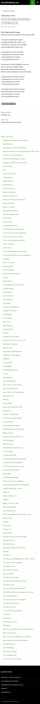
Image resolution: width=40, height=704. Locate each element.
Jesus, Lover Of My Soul (10, 388)
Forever (5, 277)
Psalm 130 (6, 492)
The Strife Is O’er (8, 585)
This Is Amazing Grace (10, 596)
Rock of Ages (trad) (9, 511)
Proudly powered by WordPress (9, 701)
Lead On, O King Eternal (10, 414)
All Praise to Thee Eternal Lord (12, 155)
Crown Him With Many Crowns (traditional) (16, 255)
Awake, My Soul (8, 181)
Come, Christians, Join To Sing (12, 236)
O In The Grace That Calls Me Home (14, 459)
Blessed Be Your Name (10, 211)
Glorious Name (7, 281)
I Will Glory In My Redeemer (12, 355)
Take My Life (7, 555)
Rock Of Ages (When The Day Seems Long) (17, 514)
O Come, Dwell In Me (9, 455)
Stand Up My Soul (8, 544)
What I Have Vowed (9, 633)
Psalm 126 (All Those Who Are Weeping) (16, 485)
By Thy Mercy (7, 218)
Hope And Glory (8, 329)
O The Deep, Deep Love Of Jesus (13, 466)
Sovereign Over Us (9, 540)
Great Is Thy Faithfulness (11, 307)
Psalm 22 (6, 499)
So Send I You (6, 114)
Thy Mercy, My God (9, 607)
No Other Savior (8, 444)
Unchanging (7, 618)
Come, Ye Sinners (8, 244)
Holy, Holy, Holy (8, 325)
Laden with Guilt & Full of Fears (13, 407)
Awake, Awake (7, 177)
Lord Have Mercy (8, 422)
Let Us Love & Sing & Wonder (12, 418)
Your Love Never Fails (10, 655)
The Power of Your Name (11, 577)
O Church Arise (8, 451)
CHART (12, 11)
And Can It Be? (8, 166)
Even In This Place (9, 262)
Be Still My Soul (8, 185)
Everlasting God (8, 266)
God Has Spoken (8, 288)
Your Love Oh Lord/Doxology (12, 659)
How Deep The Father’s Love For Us (14, 340)
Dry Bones (6, 259)
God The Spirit (7, 299)
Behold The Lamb (8, 203)
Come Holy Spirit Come (10, 225)
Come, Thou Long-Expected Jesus (14, 240)
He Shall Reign (7, 314)
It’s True (5, 373)
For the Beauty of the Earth (11, 273)
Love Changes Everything (11, 425)
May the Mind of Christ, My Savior (13, 429)
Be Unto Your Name (9, 192)
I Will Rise (6, 359)
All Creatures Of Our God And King (14, 148)
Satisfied (6, 522)
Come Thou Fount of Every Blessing (14, 233)
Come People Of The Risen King (13, 229)
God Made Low (8, 292)
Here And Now (7, 318)
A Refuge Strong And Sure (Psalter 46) (15, 140)
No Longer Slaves (8, 440)
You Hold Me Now (8, 648)
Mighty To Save (8, 433)
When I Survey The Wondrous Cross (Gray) (17, 636)
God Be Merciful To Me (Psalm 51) (14, 285)
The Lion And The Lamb (10, 570)
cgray (13, 27)
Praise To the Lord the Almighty (13, 481)
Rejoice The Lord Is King (11, 503)
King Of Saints (7, 403)
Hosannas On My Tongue (11, 336)
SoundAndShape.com (10, 2)
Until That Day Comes (10, 622)
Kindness (6, 399)
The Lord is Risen (8, 573)
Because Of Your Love (10, 196)
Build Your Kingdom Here (11, 214)
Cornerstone (7, 248)
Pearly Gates (7, 473)
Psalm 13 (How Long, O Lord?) (11, 121)
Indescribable (7, 366)
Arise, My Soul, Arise (9, 173)
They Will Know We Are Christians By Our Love (18, 592)
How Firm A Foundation (10, 344)
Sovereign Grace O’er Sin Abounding (14, 536)
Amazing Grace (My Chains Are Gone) (15, 162)
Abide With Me (8, 144)
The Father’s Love (8, 566)
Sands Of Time (7, 518)
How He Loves (7, 348)
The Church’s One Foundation (12, 562)
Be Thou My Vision (9, 188)
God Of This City (8, 296)
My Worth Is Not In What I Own (13, 436)
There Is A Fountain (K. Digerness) (14, 588)
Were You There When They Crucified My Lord (18, 629)
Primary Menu (37, 2)
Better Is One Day (9, 207)
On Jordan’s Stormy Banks (11, 470)
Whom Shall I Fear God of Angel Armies (15, 640)
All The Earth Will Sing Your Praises (14, 159)
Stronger (6, 551)
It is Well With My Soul (10, 370)
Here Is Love (7, 322)
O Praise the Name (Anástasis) (12, 462)
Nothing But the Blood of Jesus (13, 448)
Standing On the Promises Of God (14, 548)
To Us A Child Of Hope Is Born (12, 611)
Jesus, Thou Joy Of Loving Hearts (13, 392)
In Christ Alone (8, 362)
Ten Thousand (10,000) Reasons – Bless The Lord (19, 559)
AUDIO (5, 11)
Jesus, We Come (8, 396)
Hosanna (6, 333)
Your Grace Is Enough (10, 651)
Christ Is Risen (7, 222)
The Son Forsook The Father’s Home (14, 581)
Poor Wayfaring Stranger (11, 477)
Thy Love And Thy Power (11, 603)
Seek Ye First (7, 525)
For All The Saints (8, 270)
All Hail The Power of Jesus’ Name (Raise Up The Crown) (21, 151)
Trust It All (6, 614)
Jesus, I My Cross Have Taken (12, 385)
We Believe (6, 625)
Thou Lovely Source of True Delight (14, 599)
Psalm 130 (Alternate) (10, 496)
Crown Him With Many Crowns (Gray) (15, 251)
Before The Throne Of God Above (14, 199)
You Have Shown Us (9, 644)
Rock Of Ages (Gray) (9, 507)
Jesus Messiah (7, 377)
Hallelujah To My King (10, 311)
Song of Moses (7, 533)
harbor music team (8, 15)
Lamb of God (7, 411)
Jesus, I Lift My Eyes (9, 381)
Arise (4, 170)
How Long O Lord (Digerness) (12, 351)
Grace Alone (7, 303)
